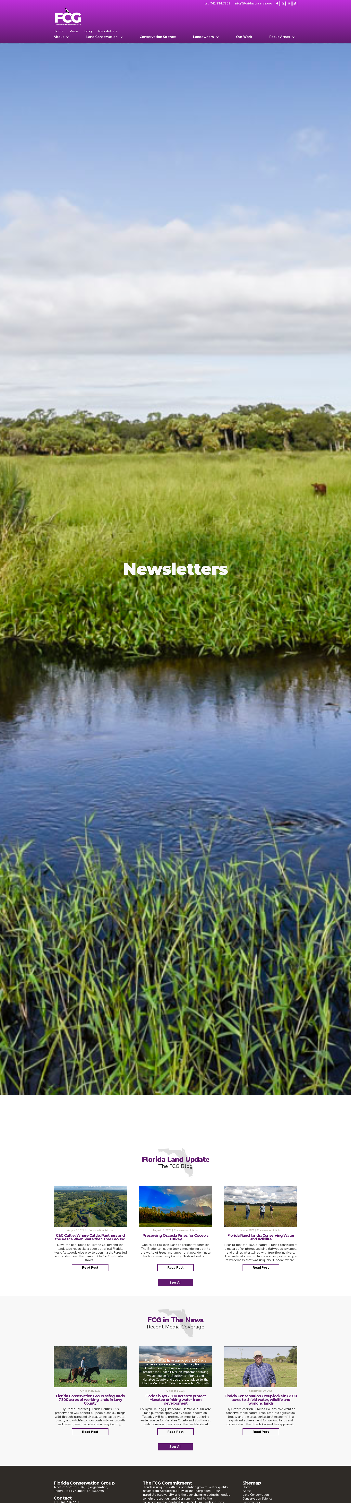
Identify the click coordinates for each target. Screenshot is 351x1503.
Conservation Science (158, 37)
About (59, 37)
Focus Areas (279, 37)
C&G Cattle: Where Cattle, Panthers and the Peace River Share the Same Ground (90, 1237)
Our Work (244, 37)
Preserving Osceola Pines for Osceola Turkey (175, 1237)
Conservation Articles (101, 1230)
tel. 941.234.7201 (217, 3)
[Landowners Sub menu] (217, 37)
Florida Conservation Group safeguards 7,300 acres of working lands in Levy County (90, 1400)
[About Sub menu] (67, 37)
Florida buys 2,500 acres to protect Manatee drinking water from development (175, 1400)
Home (59, 31)
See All (175, 1282)
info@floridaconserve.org (253, 3)
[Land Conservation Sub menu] (121, 37)
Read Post (90, 1267)
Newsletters (107, 31)
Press (74, 31)
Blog (88, 31)
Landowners (203, 37)
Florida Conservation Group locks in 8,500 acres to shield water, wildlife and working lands (261, 1400)
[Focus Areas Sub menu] (293, 37)
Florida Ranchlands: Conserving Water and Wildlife (261, 1237)
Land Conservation (102, 37)
